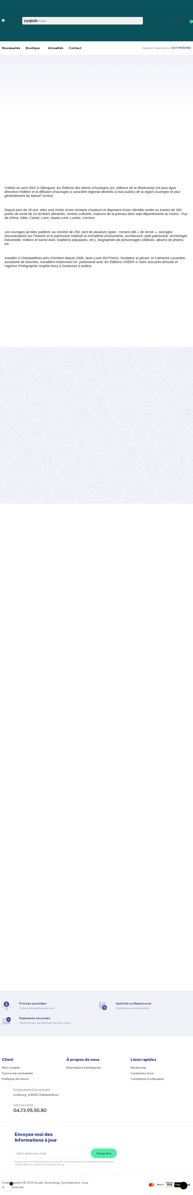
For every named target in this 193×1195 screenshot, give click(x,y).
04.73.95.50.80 (30, 1110)
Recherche (138, 1067)
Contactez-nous (142, 1073)
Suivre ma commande (17, 1073)
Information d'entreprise (83, 1067)
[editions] (9, 20)
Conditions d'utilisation (147, 1079)
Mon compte (11, 1067)
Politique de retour (15, 1079)
